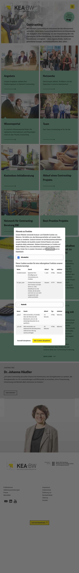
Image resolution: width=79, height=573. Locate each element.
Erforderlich (24, 257)
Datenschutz (50, 249)
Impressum (19, 251)
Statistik (23, 304)
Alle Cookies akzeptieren (42, 341)
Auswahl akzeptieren (24, 341)
